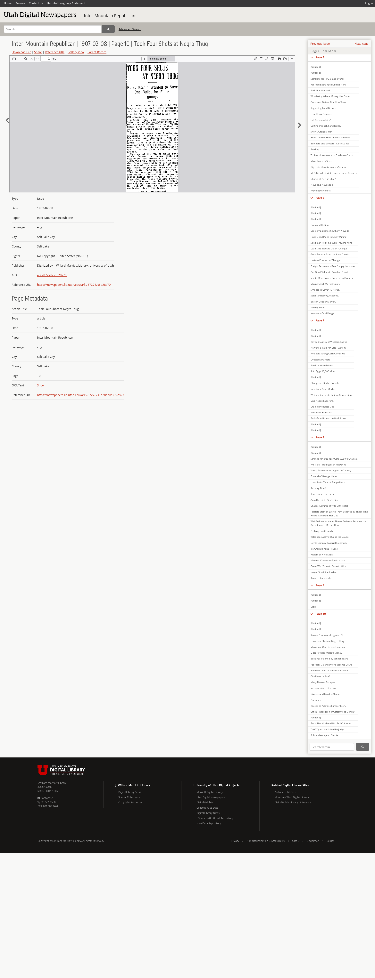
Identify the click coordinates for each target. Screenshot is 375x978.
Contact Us (36, 3)
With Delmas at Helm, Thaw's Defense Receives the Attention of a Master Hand (338, 523)
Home (8, 3)
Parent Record (97, 52)
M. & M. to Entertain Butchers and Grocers (334, 173)
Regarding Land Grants (323, 108)
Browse (20, 3)
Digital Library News (208, 813)
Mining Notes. (318, 307)
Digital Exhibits (204, 802)
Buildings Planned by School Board (329, 658)
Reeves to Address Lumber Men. (328, 705)
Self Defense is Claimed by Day (327, 78)
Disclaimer (313, 841)
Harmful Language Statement (66, 3)
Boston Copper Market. (323, 301)
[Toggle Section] (311, 57)
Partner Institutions (285, 792)
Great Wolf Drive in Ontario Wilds (328, 566)
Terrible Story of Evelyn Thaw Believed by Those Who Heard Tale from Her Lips (339, 513)
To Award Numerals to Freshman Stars (332, 155)
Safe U (295, 841)
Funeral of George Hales (324, 476)
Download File (21, 52)
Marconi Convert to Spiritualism (328, 560)
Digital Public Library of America (292, 802)
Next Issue (361, 43)
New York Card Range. (323, 313)
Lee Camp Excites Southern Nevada (330, 230)
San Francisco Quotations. (325, 295)
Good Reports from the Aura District (330, 254)
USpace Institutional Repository (214, 818)
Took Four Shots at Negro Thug (327, 641)
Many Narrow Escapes (323, 682)
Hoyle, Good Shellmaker (324, 572)
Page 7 (319, 320)
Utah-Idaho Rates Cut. (322, 406)
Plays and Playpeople (322, 184)
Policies (330, 841)
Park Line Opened (320, 90)
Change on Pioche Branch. (325, 383)
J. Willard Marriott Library (52, 783)
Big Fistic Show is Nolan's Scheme (329, 167)
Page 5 (319, 57)
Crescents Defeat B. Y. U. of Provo (329, 102)
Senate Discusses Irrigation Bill (327, 635)
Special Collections (129, 797)
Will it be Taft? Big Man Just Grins (328, 464)
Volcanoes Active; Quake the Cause (330, 536)
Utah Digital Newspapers (210, 797)
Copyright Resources (130, 802)
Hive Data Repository (208, 823)
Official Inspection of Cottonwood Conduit (333, 711)
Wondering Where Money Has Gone (330, 96)
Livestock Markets (320, 359)
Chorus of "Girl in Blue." (323, 179)
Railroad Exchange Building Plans (328, 84)
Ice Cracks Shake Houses (324, 548)
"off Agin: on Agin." (321, 120)
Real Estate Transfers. (322, 494)
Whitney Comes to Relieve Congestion (331, 395)
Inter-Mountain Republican (109, 15)
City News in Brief (320, 676)
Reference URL (54, 52)
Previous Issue (320, 43)
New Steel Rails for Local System (328, 347)
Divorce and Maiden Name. (325, 694)
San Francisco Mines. (322, 365)
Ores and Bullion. (320, 225)
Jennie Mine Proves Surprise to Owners (332, 278)
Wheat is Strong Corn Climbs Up (328, 353)
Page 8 (319, 437)
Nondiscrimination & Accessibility (265, 841)
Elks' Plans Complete (322, 114)
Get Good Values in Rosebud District (330, 272)
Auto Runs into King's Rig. (324, 500)
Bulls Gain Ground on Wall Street (328, 418)
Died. (313, 606)
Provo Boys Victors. (321, 190)
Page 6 (319, 197)
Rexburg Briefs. (319, 488)
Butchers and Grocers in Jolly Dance (330, 143)
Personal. (316, 700)
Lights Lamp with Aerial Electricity (329, 543)
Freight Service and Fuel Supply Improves (333, 266)
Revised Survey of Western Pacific (329, 342)
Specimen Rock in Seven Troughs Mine (331, 242)
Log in (369, 3)
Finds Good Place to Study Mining (328, 236)
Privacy (235, 841)
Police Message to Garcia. (325, 735)
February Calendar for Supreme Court (331, 664)
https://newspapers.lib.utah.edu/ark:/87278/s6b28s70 (74, 285)
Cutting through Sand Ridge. (326, 125)
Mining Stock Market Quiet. (325, 284)
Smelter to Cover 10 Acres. (325, 289)
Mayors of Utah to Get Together (328, 647)
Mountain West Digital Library (291, 797)
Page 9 (319, 585)
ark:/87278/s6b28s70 (52, 275)
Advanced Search (130, 29)
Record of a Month (320, 578)
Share (38, 52)
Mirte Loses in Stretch (322, 161)
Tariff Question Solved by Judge (327, 729)
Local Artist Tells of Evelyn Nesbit (328, 482)
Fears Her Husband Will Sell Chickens (331, 723)
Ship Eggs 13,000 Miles (323, 371)
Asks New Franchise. (322, 412)
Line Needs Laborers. (322, 400)
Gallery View (76, 52)
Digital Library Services (131, 792)
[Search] (108, 29)
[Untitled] (316, 67)
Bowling (315, 149)
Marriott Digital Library (209, 792)
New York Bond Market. (323, 389)
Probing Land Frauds (322, 531)
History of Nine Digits (322, 554)
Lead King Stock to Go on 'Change (329, 248)
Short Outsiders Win (321, 131)
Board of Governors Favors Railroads (331, 137)
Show (41, 385)
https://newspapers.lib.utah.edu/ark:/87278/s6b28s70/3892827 (80, 395)
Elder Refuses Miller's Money (326, 652)
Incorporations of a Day (323, 688)
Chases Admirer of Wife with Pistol (329, 505)
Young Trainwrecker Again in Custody (331, 470)
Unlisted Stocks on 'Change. (326, 260)
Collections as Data (207, 807)
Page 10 (320, 614)
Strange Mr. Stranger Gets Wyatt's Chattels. (334, 458)
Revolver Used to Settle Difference (329, 670)
